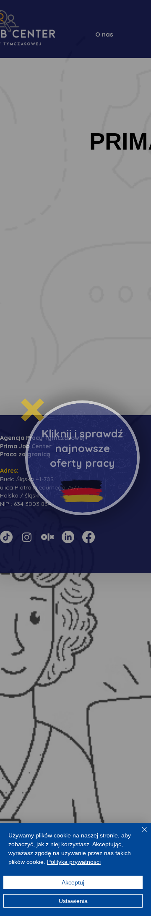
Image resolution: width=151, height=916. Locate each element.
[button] (32, 409)
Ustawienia (73, 901)
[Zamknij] (139, 834)
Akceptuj (73, 882)
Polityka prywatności (74, 861)
